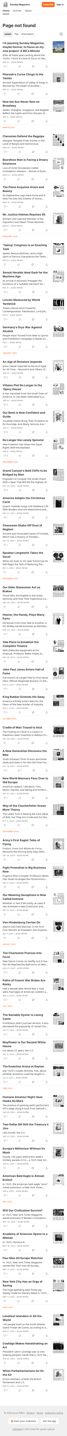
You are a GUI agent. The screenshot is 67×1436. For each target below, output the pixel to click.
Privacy (30, 1412)
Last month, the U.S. (14, 1132)
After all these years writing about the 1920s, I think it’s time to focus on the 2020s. (24, 56)
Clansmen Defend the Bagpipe (23, 136)
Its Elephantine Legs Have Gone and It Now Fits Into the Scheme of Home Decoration (24, 197)
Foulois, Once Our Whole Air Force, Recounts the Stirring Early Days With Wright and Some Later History (23, 850)
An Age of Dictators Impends (22, 361)
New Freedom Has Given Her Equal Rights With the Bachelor (22, 446)
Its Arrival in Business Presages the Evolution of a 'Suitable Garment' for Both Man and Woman (23, 282)
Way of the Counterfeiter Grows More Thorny (24, 807)
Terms (39, 1412)
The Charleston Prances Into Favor (22, 955)
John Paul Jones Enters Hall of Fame (23, 671)
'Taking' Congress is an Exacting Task (25, 247)
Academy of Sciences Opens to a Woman (25, 1235)
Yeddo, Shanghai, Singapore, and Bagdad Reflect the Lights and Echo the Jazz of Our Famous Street (26, 111)
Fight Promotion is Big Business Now (24, 869)
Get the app (49, 1421)
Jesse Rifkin (17, 62)
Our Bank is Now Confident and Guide (24, 414)
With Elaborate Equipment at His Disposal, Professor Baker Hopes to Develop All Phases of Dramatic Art (22, 652)
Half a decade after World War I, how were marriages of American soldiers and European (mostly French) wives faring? (26, 990)
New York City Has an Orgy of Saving (22, 1283)
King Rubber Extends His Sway (24, 696)
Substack (17, 1429)
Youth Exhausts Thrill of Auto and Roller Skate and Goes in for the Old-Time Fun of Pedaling (25, 760)
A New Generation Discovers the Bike (25, 752)
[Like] (5, 94)
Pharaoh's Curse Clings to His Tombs (23, 76)
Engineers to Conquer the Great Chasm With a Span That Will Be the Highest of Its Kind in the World (24, 480)
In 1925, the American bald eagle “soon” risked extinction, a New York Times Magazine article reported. (25, 1185)
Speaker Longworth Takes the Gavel (23, 554)
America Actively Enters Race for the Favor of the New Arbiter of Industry (23, 702)
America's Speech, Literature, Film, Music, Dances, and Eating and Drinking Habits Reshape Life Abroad (25, 788)
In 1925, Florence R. (14, 1242)
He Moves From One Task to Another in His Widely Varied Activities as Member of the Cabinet (25, 624)
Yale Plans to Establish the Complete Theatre (21, 644)
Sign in (60, 4)
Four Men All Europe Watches (23, 1258)
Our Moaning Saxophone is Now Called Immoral (24, 897)
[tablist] (19, 34)
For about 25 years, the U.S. (18, 1050)
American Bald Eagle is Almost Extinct (23, 1177)
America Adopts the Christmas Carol (24, 500)
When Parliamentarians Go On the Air (23, 1372)
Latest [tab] (8, 34)
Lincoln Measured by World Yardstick (21, 301)
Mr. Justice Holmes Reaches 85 (24, 214)
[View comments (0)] (20, 66)
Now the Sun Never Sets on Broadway (21, 103)
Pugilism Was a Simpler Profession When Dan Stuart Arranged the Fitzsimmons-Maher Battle (26, 877)
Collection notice (54, 1412)
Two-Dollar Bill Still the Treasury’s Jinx (26, 1126)
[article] (33, 54)
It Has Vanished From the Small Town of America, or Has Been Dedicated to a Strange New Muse (25, 395)
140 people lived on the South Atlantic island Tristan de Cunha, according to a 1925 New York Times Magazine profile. (25, 1326)
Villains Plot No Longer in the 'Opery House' (22, 387)
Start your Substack (25, 1421)
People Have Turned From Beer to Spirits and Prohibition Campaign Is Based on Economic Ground (25, 337)
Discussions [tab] (27, 34)
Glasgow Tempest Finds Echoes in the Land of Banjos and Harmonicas (24, 142)
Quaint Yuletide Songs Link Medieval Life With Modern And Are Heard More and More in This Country (25, 508)
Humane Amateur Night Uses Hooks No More (23, 1099)
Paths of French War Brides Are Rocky (24, 982)
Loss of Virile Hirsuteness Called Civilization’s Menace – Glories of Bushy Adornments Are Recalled (25, 169)
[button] (6, 10)
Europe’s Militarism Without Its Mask (24, 1150)
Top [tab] (16, 34)
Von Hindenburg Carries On (21, 922)
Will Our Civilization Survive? (23, 1210)
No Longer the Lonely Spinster (23, 440)
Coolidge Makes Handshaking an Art (25, 1345)
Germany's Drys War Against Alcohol (22, 329)
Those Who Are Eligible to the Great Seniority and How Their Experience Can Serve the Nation (25, 597)
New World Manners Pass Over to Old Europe (25, 780)
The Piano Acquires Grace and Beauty (23, 189)
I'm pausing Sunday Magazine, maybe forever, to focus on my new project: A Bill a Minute (23, 46)
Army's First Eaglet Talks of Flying (21, 842)
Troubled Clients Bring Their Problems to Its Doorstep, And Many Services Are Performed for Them (25, 422)
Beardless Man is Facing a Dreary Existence (25, 161)
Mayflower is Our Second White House (24, 1044)
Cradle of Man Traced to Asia (22, 727)
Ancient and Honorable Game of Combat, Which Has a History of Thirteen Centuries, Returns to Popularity (26, 535)
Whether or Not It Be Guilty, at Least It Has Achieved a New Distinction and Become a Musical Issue (24, 904)
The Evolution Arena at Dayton (23, 1066)
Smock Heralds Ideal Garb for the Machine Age (25, 274)
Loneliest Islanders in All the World (22, 1318)
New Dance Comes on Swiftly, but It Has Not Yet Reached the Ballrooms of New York (25, 962)
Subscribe (48, 4)
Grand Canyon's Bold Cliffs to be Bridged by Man (25, 472)
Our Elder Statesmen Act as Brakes (21, 589)
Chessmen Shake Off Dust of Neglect (22, 527)
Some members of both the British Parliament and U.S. (22, 1380)
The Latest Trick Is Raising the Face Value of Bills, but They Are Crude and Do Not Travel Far (25, 815)
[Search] (61, 34)
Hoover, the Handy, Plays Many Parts (24, 616)
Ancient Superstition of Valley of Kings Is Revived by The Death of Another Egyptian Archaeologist (25, 84)
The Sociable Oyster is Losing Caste (23, 1016)
